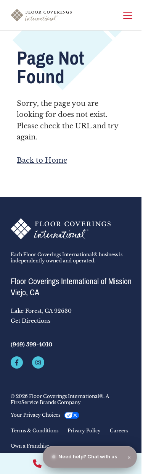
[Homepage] (41, 15)
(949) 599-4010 (32, 344)
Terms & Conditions (34, 431)
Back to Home (42, 160)
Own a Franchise (30, 446)
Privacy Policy (84, 431)
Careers (119, 431)
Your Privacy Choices (35, 415)
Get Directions (30, 321)
